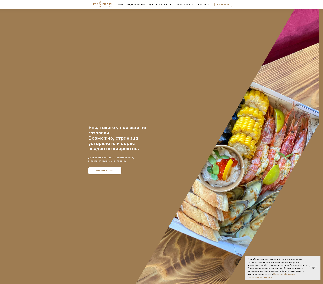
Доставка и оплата (160, 4)
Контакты (203, 4)
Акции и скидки (135, 4)
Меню (119, 4)
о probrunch (185, 4)
